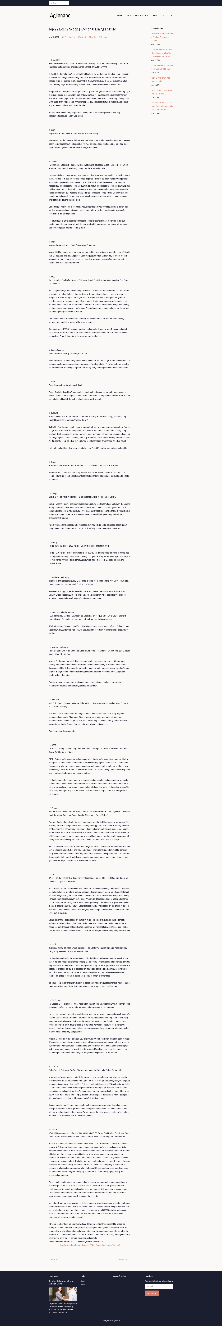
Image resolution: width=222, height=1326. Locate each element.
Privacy (83, 1285)
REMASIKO (81, 37)
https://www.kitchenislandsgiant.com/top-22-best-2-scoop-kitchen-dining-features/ (89, 1245)
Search (83, 1281)
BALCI (64, 37)
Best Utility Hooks (137, 15)
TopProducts (103, 37)
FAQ (171, 15)
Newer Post (123, 1259)
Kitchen (72, 37)
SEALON (92, 37)
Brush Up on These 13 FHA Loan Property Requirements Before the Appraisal (162, 106)
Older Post (55, 1259)
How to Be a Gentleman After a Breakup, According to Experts (162, 37)
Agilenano (117, 1321)
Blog (119, 15)
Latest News (53, 1276)
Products (158, 15)
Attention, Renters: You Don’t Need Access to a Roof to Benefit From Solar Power (162, 53)
